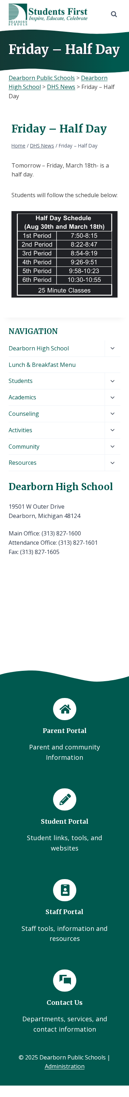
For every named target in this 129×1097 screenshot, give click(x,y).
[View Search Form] (114, 14)
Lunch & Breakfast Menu (42, 365)
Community (24, 446)
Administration (65, 1066)
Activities (20, 430)
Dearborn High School (39, 348)
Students (21, 381)
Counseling (24, 414)
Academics (22, 397)
